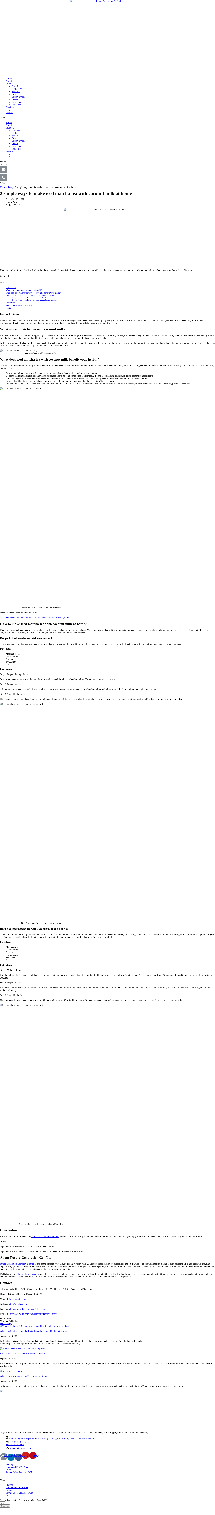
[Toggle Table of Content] (2, 282)
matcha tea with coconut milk (45, 1236)
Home (9, 78)
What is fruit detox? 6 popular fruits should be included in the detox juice (33, 1331)
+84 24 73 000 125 (18, 1442)
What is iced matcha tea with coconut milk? (24, 290)
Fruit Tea (16, 86)
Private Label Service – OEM (19, 1472)
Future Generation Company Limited (17, 1264)
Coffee (15, 94)
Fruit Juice (16, 104)
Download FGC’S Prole (17, 1467)
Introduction (11, 287)
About (9, 81)
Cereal (15, 99)
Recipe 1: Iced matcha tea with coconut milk (29, 298)
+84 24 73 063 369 (15, 1444)
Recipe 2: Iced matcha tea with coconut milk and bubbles (34, 300)
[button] (107, 117)
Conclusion (10, 303)
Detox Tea (16, 102)
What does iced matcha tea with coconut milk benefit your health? (33, 293)
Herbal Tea (17, 89)
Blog (8, 110)
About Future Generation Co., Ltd (20, 305)
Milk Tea (16, 91)
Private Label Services (28, 1274)
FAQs (8, 1475)
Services (10, 107)
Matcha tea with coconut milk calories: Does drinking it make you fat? (38, 617)
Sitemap (9, 1464)
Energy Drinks (18, 96)
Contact (9, 112)
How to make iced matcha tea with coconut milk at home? (30, 295)
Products (10, 83)
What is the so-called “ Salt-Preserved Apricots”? (22, 1353)
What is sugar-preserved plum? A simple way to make (25, 1376)
